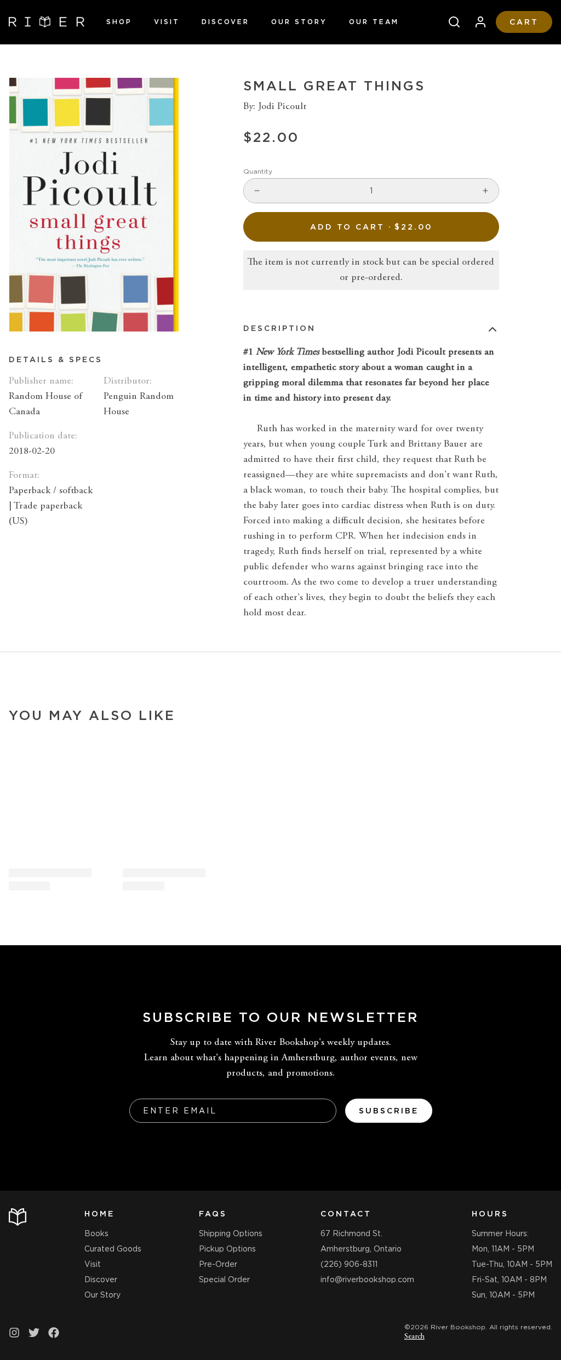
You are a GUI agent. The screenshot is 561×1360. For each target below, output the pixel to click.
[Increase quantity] (485, 191)
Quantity (257, 171)
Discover (225, 22)
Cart (524, 22)
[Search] (450, 21)
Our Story (299, 22)
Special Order (224, 1279)
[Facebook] (53, 1332)
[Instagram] (14, 1332)
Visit (167, 22)
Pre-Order (218, 1264)
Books (96, 1233)
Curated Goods (112, 1248)
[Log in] (476, 21)
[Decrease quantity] (257, 191)
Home (99, 1213)
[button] (371, 227)
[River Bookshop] (46, 21)
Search (414, 1337)
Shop (119, 22)
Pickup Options (227, 1248)
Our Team (374, 22)
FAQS (213, 1213)
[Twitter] (33, 1332)
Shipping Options (230, 1233)
